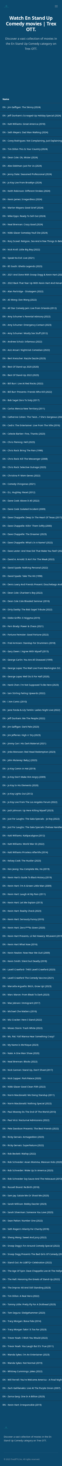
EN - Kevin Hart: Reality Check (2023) (22, 910)
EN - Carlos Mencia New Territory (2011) (24, 408)
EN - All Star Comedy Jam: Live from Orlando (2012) (30, 308)
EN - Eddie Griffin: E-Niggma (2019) (21, 617)
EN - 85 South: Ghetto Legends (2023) (22, 266)
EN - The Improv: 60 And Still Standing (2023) (27, 1287)
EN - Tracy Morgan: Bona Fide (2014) (22, 1321)
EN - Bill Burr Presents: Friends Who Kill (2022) (27, 391)
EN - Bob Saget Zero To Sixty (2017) (21, 400)
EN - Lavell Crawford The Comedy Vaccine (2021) (28, 977)
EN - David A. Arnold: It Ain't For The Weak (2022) (28, 559)
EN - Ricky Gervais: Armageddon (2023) (23, 1136)
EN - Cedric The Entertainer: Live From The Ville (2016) (31, 425)
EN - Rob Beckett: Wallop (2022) (19, 1153)
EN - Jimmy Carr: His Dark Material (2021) (24, 743)
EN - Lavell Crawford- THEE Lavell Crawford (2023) (29, 969)
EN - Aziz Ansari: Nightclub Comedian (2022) (26, 349)
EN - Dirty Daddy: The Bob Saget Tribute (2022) (27, 609)
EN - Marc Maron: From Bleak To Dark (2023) (26, 994)
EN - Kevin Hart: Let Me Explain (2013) (23, 902)
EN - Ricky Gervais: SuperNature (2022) (23, 1145)
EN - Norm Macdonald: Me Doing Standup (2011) (29, 1095)
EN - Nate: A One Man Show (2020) (21, 1053)
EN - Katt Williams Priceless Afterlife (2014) (25, 852)
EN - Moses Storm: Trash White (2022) (22, 1028)
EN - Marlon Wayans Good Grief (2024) (23, 207)
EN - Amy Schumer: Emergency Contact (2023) (27, 324)
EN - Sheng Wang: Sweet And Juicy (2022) (24, 1237)
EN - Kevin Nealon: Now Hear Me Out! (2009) (26, 952)
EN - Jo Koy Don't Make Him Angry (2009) (24, 776)
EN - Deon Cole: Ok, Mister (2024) (20, 157)
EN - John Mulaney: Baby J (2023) (20, 760)
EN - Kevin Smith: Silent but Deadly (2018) (25, 961)
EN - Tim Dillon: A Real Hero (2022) (21, 1295)
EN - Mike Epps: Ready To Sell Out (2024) (24, 216)
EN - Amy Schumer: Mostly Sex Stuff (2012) (25, 333)
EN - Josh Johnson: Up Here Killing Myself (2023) (28, 810)
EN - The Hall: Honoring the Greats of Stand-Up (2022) (31, 1279)
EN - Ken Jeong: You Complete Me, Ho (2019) (26, 869)
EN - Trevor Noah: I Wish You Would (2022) (25, 1337)
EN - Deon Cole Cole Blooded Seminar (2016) (26, 601)
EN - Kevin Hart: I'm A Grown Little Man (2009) (27, 885)
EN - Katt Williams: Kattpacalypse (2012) (24, 835)
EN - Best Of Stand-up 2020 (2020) (21, 366)
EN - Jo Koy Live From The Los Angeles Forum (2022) (30, 802)
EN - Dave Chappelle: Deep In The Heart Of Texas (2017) (32, 517)
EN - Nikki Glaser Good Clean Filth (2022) (24, 1086)
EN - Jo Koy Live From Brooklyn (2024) (22, 182)
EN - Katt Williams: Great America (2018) (24, 123)
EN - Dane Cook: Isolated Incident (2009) (24, 509)
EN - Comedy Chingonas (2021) (19, 483)
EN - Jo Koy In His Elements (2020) (20, 785)
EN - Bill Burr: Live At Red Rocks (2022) (23, 383)
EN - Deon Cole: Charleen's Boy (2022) (22, 592)
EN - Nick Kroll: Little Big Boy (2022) (21, 249)
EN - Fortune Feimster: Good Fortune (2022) (25, 634)
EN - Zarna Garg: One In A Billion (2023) (24, 1396)
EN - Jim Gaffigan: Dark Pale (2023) (21, 726)
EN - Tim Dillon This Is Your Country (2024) (25, 149)
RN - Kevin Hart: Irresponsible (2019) (22, 1404)
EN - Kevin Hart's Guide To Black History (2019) (27, 877)
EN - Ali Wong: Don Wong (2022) (20, 299)
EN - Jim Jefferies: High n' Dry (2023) (22, 735)
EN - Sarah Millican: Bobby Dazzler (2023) (24, 1203)
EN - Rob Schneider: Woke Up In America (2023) (28, 1170)
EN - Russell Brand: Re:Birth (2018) (21, 1187)
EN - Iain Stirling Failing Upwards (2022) (24, 693)
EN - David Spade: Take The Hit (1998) (22, 575)
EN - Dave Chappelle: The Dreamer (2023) (25, 534)
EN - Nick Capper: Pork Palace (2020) (22, 1078)
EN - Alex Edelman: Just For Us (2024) (22, 165)
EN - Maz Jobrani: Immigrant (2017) (21, 1002)
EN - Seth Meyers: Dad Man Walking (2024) (25, 132)
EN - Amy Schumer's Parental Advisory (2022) (26, 316)
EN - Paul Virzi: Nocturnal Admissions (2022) (26, 1120)
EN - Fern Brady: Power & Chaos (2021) (23, 626)
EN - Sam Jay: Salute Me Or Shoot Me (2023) (26, 1195)
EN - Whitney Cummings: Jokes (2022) (22, 1371)
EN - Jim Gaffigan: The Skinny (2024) (22, 107)
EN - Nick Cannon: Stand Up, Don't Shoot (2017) (28, 1069)
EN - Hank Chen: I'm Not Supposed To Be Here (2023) (31, 684)
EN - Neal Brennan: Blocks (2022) (20, 1061)
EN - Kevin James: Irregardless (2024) (22, 199)
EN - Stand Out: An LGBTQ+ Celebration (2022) (27, 1262)
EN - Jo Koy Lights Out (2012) (18, 793)
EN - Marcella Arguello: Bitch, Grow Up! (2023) (27, 986)
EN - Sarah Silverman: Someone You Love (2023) (28, 1212)
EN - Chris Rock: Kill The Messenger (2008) (25, 458)
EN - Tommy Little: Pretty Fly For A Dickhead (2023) (29, 1304)
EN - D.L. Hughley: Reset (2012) (19, 492)
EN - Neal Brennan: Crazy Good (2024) (23, 224)
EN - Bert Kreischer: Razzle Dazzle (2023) (24, 358)
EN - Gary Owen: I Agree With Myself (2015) (26, 651)
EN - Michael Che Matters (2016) (20, 1011)
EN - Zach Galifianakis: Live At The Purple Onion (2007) (31, 1388)
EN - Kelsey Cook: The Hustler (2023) (22, 860)
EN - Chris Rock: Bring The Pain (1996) (23, 450)
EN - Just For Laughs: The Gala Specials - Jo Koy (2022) (31, 818)
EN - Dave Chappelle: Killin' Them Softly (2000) (27, 525)
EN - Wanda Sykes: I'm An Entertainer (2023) (26, 1354)
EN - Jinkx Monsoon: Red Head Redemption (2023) (29, 751)
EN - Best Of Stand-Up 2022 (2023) (21, 375)
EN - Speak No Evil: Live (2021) (18, 257)
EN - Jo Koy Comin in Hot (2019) (19, 768)
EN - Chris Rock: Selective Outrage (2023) (24, 467)
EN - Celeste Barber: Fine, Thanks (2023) (24, 433)
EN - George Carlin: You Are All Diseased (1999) (27, 659)
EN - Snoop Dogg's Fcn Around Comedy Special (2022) (31, 1245)
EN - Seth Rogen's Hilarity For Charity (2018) (26, 1228)
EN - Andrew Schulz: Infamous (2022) (22, 341)
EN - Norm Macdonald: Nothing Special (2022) (27, 1103)
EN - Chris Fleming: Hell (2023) (19, 442)
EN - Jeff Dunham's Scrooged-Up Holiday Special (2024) (32, 115)
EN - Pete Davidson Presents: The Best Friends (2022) (31, 1128)
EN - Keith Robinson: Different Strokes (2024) (26, 190)
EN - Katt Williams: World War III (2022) (23, 843)
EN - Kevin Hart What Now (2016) (20, 944)
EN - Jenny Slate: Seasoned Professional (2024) (27, 174)
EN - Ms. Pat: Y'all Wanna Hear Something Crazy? (28, 1036)
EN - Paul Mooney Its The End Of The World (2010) (29, 1111)
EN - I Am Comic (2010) (15, 701)
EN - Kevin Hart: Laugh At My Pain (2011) (24, 894)
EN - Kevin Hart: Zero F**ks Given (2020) (24, 927)
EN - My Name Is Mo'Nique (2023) (20, 1044)
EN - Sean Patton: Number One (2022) (23, 1220)
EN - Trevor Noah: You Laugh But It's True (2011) (28, 1346)
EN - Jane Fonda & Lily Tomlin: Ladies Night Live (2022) (31, 709)
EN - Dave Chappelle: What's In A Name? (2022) (28, 542)
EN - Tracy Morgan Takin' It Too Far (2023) (24, 1329)
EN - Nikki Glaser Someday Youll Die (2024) (25, 232)
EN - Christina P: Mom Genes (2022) (21, 475)
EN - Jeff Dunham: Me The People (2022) (24, 718)
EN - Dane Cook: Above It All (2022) (21, 500)
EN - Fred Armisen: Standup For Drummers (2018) (29, 642)
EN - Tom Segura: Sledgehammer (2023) (24, 1312)
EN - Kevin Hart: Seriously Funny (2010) (23, 919)
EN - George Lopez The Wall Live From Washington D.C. (32, 668)
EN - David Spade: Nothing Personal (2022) (25, 567)
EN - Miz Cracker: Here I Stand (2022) (22, 1019)
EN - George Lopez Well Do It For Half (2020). (26, 676)
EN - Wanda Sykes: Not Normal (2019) (22, 1362)
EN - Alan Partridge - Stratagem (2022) (23, 291)
